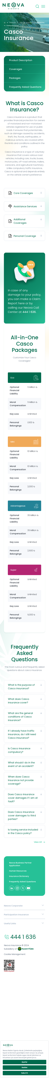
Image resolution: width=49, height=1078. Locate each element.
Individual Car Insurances (35, 23)
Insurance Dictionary (19, 876)
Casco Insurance (13, 25)
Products (12, 23)
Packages (15, 78)
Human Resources (18, 871)
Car (21, 23)
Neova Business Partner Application (20, 864)
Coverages (15, 69)
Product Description (20, 60)
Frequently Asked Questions (25, 87)
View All (38, 842)
